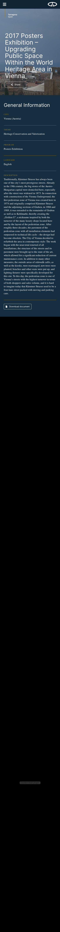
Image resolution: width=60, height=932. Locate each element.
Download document (19, 306)
